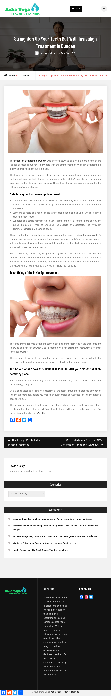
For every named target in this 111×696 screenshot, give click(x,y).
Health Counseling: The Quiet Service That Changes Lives (40, 550)
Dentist (26, 75)
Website (41, 413)
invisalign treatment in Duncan (30, 160)
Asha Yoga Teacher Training (65, 691)
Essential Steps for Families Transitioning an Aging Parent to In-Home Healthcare (52, 519)
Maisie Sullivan (48, 53)
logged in (27, 471)
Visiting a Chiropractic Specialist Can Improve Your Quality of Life (44, 543)
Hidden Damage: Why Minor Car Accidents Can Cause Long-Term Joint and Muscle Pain (55, 536)
